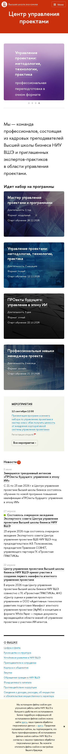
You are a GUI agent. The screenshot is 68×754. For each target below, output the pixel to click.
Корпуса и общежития (16, 667)
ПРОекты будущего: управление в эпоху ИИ (27, 302)
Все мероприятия (23, 442)
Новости (10, 462)
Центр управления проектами (34, 17)
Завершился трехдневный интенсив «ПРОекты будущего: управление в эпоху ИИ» (31, 476)
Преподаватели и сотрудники (20, 662)
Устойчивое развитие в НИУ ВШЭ (22, 657)
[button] (7, 72)
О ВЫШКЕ (10, 642)
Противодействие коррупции (20, 687)
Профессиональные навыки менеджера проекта (31, 353)
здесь (24, 722)
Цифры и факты (12, 647)
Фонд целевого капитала (17, 682)
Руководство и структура (17, 652)
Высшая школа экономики (23, 4)
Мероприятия (22, 404)
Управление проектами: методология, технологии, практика (28, 63)
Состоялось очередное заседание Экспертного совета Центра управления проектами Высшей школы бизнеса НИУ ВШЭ (31, 520)
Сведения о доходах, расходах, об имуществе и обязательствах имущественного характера (29, 694)
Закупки (8, 672)
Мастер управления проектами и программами (30, 200)
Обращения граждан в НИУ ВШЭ (22, 677)
